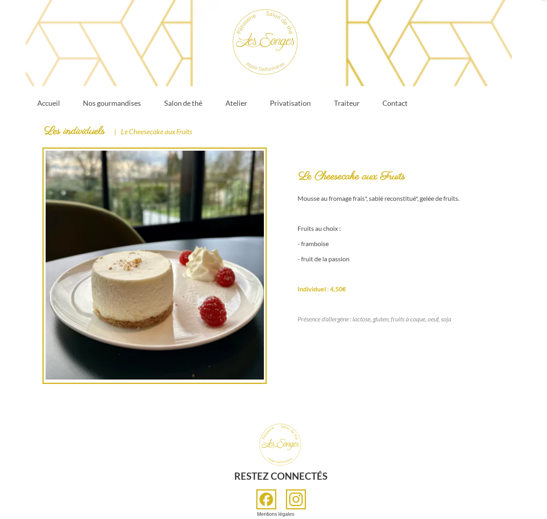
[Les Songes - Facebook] (266, 499)
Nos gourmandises (112, 103)
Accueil (48, 103)
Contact (395, 103)
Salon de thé (183, 103)
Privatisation (290, 103)
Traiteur (347, 103)
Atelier (236, 103)
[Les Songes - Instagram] (296, 499)
